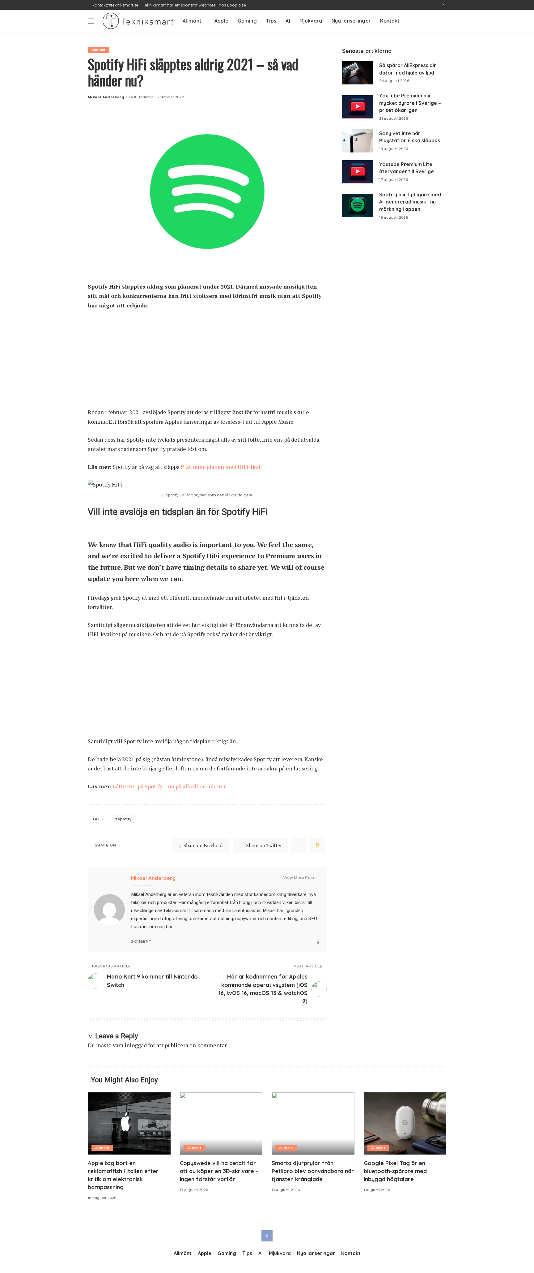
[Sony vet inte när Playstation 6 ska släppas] (357, 140)
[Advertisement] (207, 361)
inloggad (136, 1045)
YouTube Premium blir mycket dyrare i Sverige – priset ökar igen (410, 102)
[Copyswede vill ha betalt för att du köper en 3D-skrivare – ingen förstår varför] (221, 1123)
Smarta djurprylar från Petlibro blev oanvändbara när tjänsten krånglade (313, 1171)
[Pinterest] (299, 845)
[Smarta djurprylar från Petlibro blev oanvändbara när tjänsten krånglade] (313, 1123)
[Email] (317, 845)
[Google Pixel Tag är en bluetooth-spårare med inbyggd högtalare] (405, 1123)
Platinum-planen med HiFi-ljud (220, 466)
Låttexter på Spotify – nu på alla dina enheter (169, 786)
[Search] (442, 21)
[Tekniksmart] (138, 20)
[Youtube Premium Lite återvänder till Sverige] (357, 171)
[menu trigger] (95, 21)
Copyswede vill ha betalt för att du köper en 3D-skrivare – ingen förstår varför (219, 1171)
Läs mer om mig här (151, 926)
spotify (124, 819)
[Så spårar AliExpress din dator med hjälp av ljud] (357, 72)
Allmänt (98, 50)
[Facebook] (443, 5)
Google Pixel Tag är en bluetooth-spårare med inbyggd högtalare (395, 1171)
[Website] (312, 942)
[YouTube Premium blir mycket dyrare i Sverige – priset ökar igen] (357, 106)
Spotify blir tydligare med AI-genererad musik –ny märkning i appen (410, 201)
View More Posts (299, 877)
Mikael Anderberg (106, 97)
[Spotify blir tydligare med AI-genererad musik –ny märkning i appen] (357, 205)
